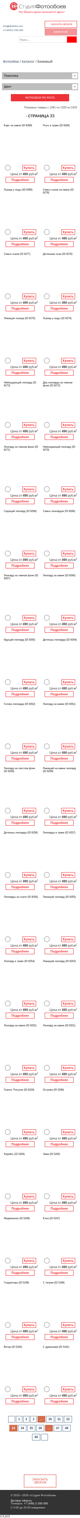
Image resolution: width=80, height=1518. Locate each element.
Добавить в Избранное (8, 168)
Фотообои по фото (40, 97)
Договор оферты (21, 1500)
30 (50, 1419)
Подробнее (20, 180)
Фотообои (11, 62)
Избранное (61, 31)
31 (59, 1419)
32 (68, 1419)
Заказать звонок (61, 24)
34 (22, 1428)
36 (40, 1428)
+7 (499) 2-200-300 (13, 30)
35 (31, 1428)
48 (66, 1428)
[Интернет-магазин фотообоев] (38, 5)
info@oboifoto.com (13, 26)
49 (36, 1437)
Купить (29, 167)
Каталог (28, 62)
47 (57, 1428)
